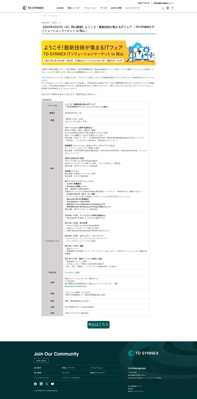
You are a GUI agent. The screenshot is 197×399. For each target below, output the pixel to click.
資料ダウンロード (97, 372)
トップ (43, 16)
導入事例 (37, 372)
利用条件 (130, 389)
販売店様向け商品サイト (163, 3)
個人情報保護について (135, 386)
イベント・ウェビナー (71, 377)
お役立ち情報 (116, 7)
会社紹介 (60, 7)
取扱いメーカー (74, 7)
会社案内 (37, 367)
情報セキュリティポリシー (136, 391)
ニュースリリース (132, 7)
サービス (103, 7)
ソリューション (90, 7)
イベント (54, 16)
